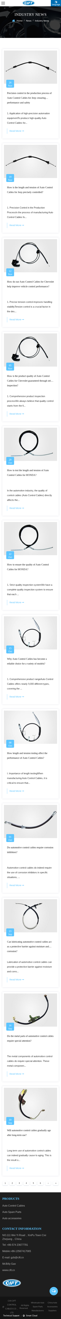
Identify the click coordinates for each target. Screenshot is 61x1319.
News (28, 20)
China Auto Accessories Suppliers (52, 1307)
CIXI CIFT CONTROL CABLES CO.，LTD (11, 1307)
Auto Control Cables (13, 1205)
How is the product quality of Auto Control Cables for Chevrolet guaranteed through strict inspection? (30, 381)
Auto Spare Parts (11, 1212)
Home (20, 20)
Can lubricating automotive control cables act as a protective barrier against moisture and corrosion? (29, 946)
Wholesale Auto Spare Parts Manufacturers (37, 1307)
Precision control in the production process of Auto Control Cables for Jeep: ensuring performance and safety (29, 98)
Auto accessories (11, 1218)
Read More (16, 131)
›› (55, 1183)
